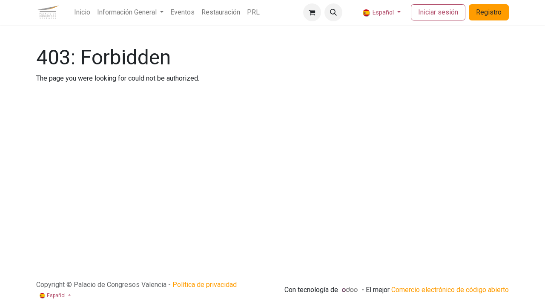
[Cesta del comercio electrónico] (312, 12)
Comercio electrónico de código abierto (450, 290)
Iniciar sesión (438, 12)
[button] (333, 12)
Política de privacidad (204, 285)
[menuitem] (82, 12)
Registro (489, 12)
